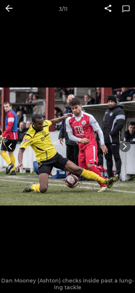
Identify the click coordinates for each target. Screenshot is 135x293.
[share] (108, 9)
